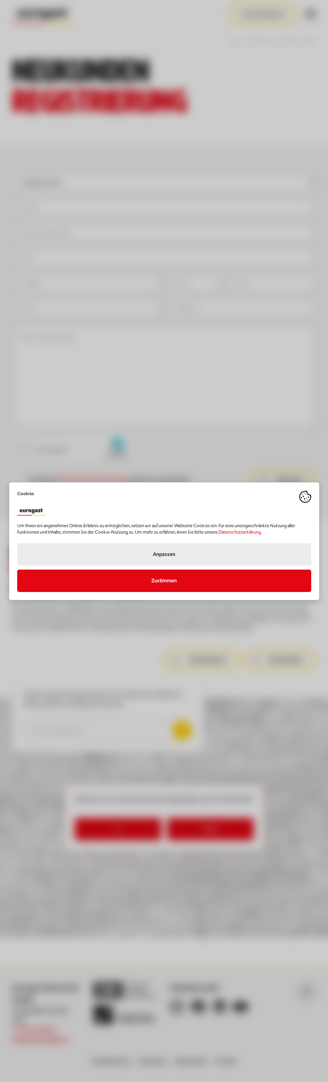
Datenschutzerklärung (239, 532)
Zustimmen (164, 580)
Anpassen (164, 554)
